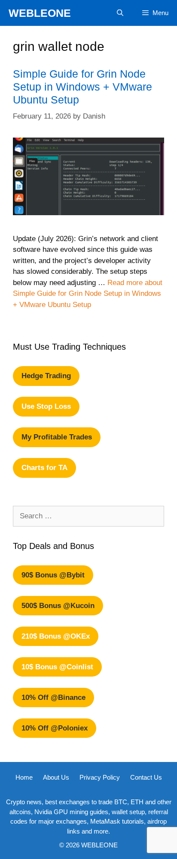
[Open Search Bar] (119, 13)
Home (24, 777)
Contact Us (146, 777)
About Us (56, 777)
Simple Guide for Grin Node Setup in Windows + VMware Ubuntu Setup (82, 87)
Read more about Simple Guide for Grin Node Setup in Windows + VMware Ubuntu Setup (87, 294)
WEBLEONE (40, 13)
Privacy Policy (99, 777)
